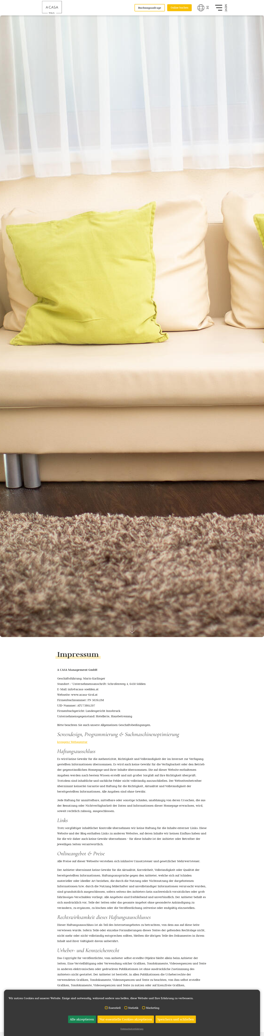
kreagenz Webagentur (72, 742)
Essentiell (115, 1008)
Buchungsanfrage (149, 7)
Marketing (152, 1008)
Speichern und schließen (175, 1019)
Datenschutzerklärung (131, 1028)
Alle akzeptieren (82, 1019)
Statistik (133, 1008)
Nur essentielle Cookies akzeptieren (125, 1019)
